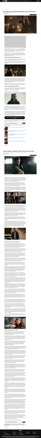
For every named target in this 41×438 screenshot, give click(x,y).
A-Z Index (14, 434)
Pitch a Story (6, 433)
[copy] (8, 14)
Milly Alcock (20, 107)
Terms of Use (21, 433)
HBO (7, 145)
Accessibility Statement (7, 434)
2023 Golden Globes (17, 51)
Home (5, 145)
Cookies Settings (21, 434)
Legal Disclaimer (34, 433)
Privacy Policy (15, 433)
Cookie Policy (27, 433)
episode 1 (8, 179)
